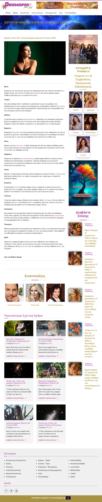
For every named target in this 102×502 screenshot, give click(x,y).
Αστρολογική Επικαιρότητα (16, 460)
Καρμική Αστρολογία (13, 473)
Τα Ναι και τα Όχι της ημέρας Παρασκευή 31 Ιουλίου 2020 (15, 383)
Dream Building (75, 460)
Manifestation (75, 470)
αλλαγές (36, 231)
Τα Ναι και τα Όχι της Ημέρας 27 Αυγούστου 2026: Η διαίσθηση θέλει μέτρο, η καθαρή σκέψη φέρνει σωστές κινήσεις (91, 343)
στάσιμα (58, 174)
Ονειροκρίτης (11, 477)
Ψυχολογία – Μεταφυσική (47, 467)
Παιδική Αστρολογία (13, 470)
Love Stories (74, 467)
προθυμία (36, 93)
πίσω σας (19, 145)
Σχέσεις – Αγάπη (44, 460)
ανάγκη (17, 187)
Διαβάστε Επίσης (83, 214)
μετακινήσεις (28, 159)
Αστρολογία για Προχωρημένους (50, 470)
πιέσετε (18, 132)
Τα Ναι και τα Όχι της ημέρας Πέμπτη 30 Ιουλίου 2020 (50, 425)
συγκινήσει (25, 246)
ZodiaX (72, 473)
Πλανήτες (9, 467)
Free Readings (43, 477)
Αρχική (7, 38)
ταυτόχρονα (48, 200)
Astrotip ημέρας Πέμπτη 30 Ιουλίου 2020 (18, 424)
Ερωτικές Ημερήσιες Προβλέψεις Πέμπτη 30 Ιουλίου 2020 (48, 383)
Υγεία (40, 473)
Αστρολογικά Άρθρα (77, 464)
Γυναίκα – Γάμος (44, 464)
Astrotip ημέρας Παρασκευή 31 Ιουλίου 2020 (50, 340)
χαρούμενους (31, 119)
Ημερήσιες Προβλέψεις (89, 224)
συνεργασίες (59, 215)
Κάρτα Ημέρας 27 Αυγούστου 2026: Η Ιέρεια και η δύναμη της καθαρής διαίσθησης (91, 238)
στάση (61, 106)
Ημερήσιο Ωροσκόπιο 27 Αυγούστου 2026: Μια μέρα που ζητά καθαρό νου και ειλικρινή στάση (91, 306)
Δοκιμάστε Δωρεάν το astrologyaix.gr (48, 498)
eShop (72, 477)
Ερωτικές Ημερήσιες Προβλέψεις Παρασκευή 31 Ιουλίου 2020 (18, 341)
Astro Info (16, 38)
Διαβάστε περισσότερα (15, 356)
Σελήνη (8, 464)
